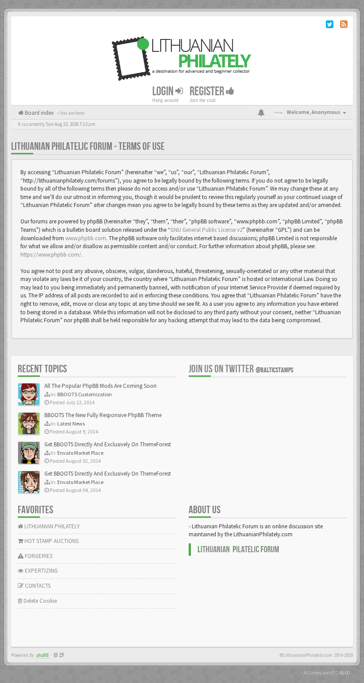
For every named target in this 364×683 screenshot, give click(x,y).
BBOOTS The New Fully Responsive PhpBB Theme (103, 415)
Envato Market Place (80, 452)
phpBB (42, 655)
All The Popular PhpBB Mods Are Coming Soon (100, 386)
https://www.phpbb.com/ (50, 254)
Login (163, 91)
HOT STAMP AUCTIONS (51, 541)
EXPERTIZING (41, 570)
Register (208, 91)
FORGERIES (38, 556)
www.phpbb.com (85, 238)
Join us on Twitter (241, 369)
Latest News (71, 423)
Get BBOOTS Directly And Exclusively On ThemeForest (107, 444)
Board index (39, 113)
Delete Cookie (39, 601)
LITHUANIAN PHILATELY (51, 526)
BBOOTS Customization (84, 394)
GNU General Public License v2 (206, 230)
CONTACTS (37, 585)
